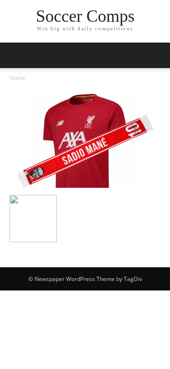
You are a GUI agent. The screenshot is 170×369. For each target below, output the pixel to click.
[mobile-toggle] (16, 55)
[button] (157, 55)
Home (17, 78)
